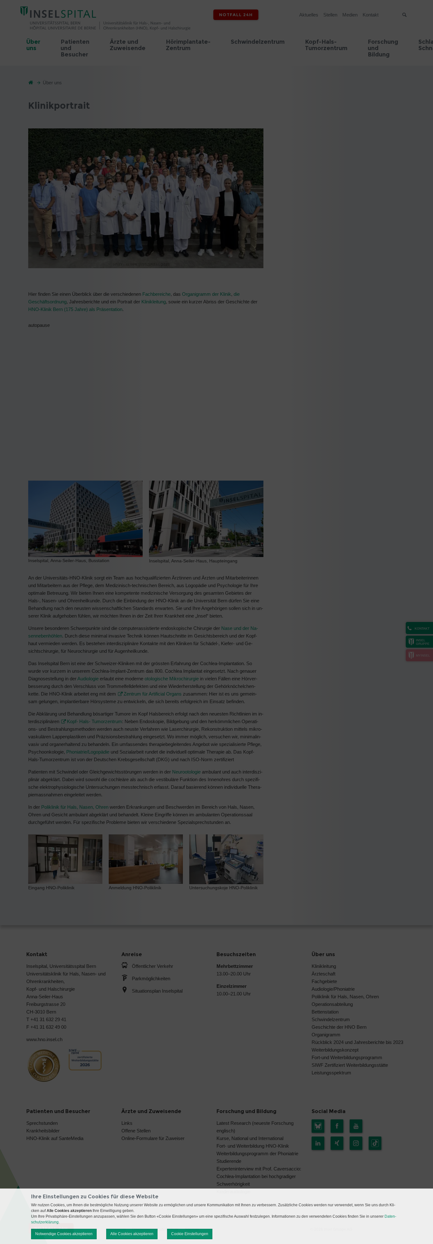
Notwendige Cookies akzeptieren (64, 1234)
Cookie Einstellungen (189, 1234)
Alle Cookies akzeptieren (131, 1234)
